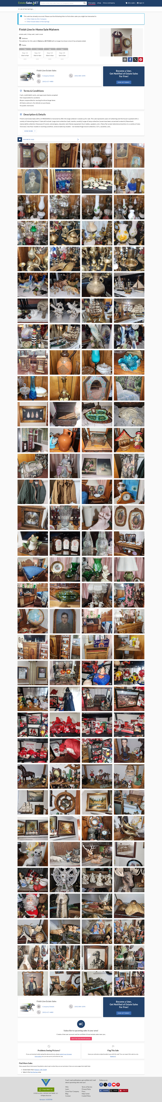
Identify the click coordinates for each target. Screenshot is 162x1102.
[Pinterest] (118, 1085)
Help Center (86, 1093)
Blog (66, 1093)
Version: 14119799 (45, 1099)
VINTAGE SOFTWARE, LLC (50, 1093)
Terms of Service (87, 1087)
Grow (72, 1091)
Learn (67, 1089)
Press (83, 1091)
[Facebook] (101, 1085)
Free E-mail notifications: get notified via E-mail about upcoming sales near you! (80, 1081)
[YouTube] (114, 1085)
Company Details (48, 76)
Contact (68, 1096)
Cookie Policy (86, 1096)
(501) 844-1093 (80, 76)
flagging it (113, 1056)
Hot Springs (34, 1072)
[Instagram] (109, 1085)
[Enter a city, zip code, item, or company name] (84, 3)
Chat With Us (47, 1089)
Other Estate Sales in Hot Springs (38, 21)
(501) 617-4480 (47, 81)
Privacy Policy (86, 1089)
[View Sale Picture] (33, 155)
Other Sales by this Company (36, 19)
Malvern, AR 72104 (40, 1069)
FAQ (66, 1087)
